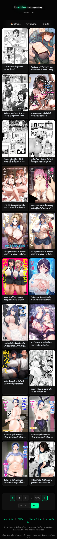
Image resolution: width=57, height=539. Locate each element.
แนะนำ (46, 24)
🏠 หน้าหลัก (16, 24)
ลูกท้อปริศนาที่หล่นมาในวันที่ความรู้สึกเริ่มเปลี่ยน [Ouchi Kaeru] (42, 161)
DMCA (21, 519)
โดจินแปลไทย (32, 24)
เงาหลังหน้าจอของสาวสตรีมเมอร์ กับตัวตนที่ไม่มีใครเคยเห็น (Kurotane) (14, 207)
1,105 (37, 498)
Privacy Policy (34, 519)
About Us (8, 519)
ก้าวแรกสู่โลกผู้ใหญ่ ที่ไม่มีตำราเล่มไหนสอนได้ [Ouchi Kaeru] (14, 161)
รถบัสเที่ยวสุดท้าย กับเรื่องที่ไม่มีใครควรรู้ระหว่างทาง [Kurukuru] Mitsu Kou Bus (14, 383)
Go (34, 505)
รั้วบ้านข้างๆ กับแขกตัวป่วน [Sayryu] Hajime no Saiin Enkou (14, 115)
